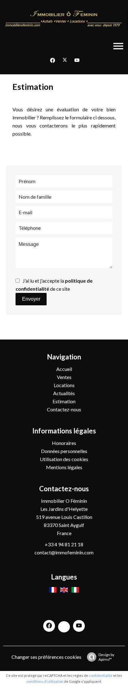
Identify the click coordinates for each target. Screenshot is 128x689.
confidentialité (100, 675)
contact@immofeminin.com (64, 552)
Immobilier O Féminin (64, 501)
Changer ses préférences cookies (46, 657)
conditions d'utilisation (44, 681)
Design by (106, 657)
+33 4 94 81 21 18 (64, 544)
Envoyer (31, 299)
